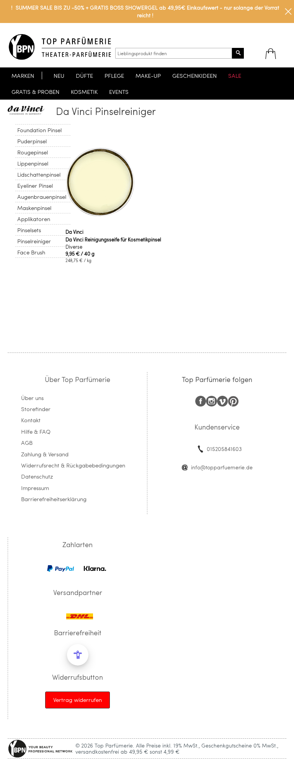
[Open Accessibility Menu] (77, 655)
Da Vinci (74, 231)
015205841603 (224, 448)
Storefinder (36, 409)
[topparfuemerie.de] (60, 47)
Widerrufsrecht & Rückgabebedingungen (73, 465)
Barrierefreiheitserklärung (54, 499)
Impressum (35, 488)
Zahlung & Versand (45, 454)
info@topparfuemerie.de (222, 467)
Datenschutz (37, 476)
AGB (27, 442)
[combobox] (173, 53)
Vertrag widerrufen (77, 699)
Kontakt (31, 420)
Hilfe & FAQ (36, 431)
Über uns (32, 398)
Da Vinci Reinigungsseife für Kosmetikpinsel (113, 239)
